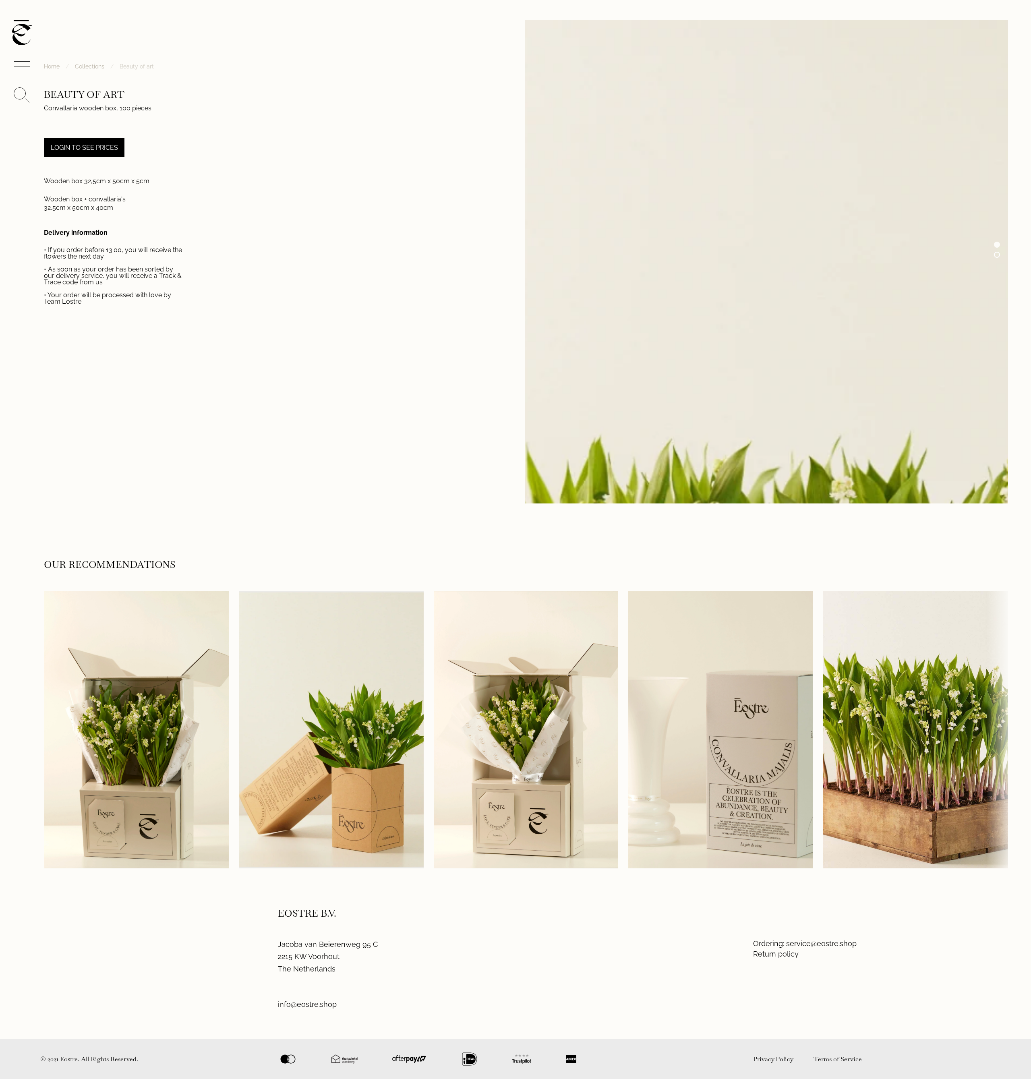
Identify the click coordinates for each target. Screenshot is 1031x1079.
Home (52, 66)
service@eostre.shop (821, 943)
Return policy (776, 954)
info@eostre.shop (307, 1004)
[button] (997, 245)
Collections (89, 66)
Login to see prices (84, 147)
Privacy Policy (773, 1059)
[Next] (995, 730)
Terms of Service (838, 1059)
